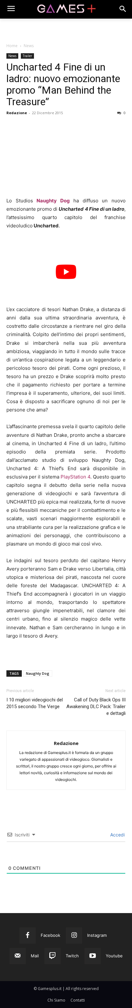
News (29, 45)
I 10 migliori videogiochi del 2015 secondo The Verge (34, 703)
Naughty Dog (53, 201)
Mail (35, 955)
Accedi (117, 834)
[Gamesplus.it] (66, 9)
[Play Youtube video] (66, 271)
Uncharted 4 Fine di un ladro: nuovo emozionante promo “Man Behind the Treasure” (63, 84)
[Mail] (18, 956)
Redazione (16, 112)
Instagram (97, 935)
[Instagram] (74, 936)
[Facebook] (28, 936)
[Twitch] (53, 956)
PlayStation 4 (75, 477)
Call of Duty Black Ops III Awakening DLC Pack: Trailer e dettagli (96, 706)
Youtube (114, 955)
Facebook (50, 935)
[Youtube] (93, 956)
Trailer (27, 56)
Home (12, 45)
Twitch (72, 955)
